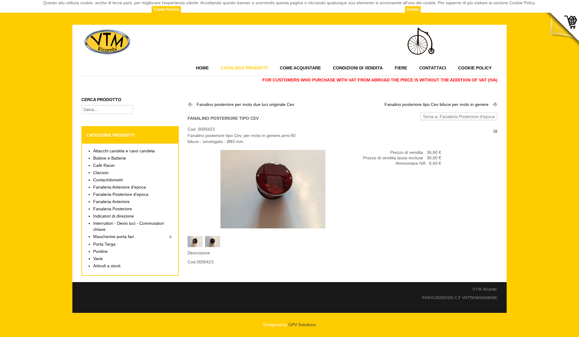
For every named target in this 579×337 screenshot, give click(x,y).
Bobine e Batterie (109, 158)
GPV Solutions (302, 325)
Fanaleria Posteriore (112, 209)
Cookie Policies (166, 9)
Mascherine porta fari (113, 236)
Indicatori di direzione (113, 216)
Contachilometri (108, 180)
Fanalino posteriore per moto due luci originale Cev (245, 104)
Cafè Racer (104, 165)
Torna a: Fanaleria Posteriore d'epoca (459, 116)
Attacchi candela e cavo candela (124, 151)
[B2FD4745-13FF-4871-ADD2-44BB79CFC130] (196, 241)
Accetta (413, 9)
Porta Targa (104, 244)
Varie (98, 258)
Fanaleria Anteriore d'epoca (119, 187)
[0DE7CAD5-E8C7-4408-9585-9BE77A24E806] (214, 241)
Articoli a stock (107, 266)
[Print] (495, 130)
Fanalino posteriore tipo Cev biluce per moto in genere (436, 104)
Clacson (101, 172)
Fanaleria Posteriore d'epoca (120, 194)
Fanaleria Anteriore (111, 201)
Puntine (100, 251)
